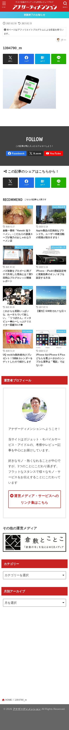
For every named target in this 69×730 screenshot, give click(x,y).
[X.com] (35, 153)
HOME (8, 700)
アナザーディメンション (27, 709)
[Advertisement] (34, 648)
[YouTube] (53, 153)
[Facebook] (16, 153)
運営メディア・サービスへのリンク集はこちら (36, 499)
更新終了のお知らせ (34, 14)
